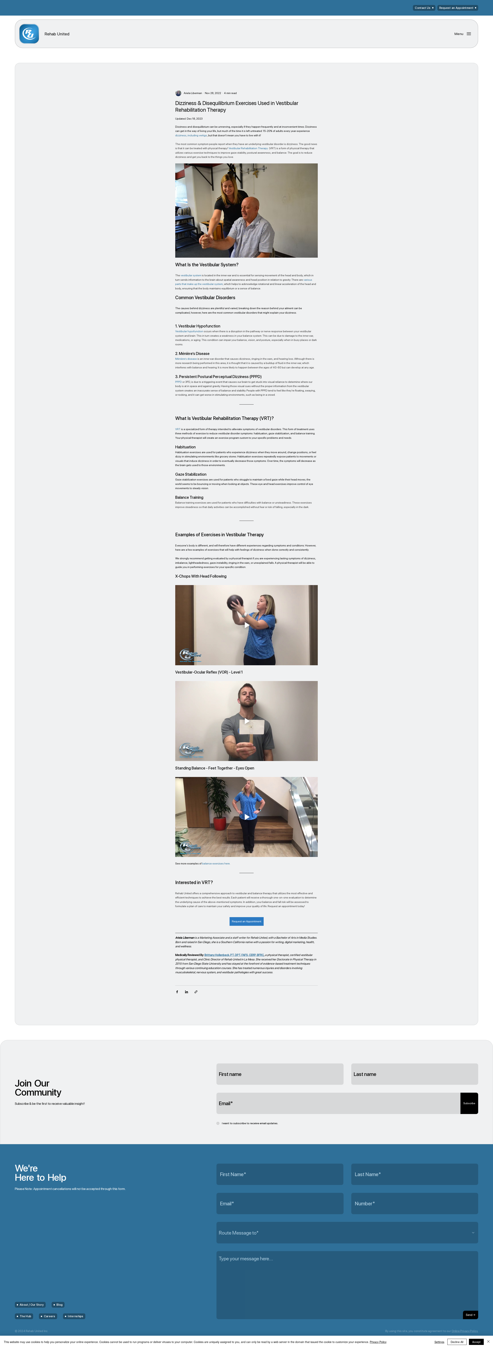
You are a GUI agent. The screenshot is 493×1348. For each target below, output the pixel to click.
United (57, 33)
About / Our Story (32, 1304)
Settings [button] (439, 1342)
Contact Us (422, 8)
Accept (476, 1342)
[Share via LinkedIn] (186, 992)
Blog (59, 1304)
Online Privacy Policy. (465, 1331)
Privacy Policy (378, 1342)
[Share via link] (196, 992)
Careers (49, 1316)
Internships (75, 1316)
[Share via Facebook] (177, 992)
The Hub (25, 1316)
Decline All (457, 1342)
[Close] (488, 1342)
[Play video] (246, 625)
